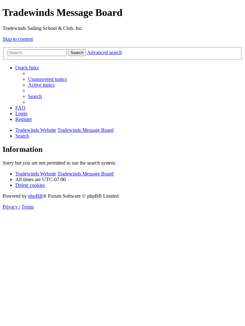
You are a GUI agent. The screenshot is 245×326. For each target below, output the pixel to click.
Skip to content (18, 39)
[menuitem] (47, 79)
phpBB (35, 196)
